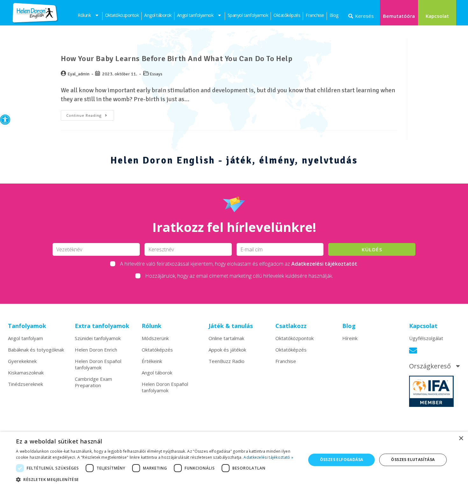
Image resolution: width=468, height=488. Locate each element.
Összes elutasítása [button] (413, 459)
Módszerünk (155, 338)
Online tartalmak (226, 338)
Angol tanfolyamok (195, 15)
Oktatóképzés (286, 15)
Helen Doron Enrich (96, 349)
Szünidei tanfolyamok (98, 338)
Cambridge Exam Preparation (93, 382)
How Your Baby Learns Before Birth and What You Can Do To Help (177, 58)
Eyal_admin (78, 74)
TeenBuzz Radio (227, 361)
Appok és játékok (227, 349)
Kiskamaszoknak (26, 372)
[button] (5, 120)
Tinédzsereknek (25, 384)
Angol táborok (158, 15)
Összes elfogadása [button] (341, 459)
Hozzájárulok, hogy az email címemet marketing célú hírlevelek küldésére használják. (239, 275)
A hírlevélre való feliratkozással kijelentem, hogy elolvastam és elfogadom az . (239, 263)
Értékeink (152, 361)
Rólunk (84, 15)
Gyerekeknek (22, 361)
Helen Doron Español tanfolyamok (98, 364)
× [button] (460, 438)
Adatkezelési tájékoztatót (324, 263)
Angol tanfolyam (25, 338)
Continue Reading (90, 114)
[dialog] (234, 460)
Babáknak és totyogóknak (36, 349)
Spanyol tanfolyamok (248, 15)
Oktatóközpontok (122, 15)
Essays (156, 74)
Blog (334, 15)
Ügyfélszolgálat (426, 338)
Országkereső (430, 366)
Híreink (350, 338)
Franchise (315, 15)
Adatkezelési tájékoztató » (268, 457)
